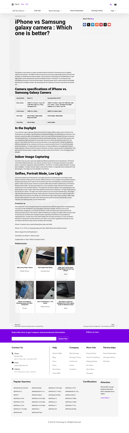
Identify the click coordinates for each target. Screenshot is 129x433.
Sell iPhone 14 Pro (19, 398)
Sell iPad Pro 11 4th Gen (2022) (56, 391)
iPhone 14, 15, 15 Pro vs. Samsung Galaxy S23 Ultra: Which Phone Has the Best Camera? (41, 228)
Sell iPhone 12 (53, 402)
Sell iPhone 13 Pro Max (38, 402)
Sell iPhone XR (18, 412)
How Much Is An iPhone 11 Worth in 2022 (27, 235)
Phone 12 (51, 165)
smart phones (24, 74)
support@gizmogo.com (21, 365)
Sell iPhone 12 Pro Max (38, 405)
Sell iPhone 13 (53, 398)
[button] (110, 4)
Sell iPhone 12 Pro (19, 405)
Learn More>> (105, 398)
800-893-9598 (18, 356)
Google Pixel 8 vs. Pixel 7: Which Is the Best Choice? (30, 239)
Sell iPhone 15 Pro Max (55, 388)
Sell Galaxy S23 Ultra (55, 395)
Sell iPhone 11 (53, 405)
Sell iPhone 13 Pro (19, 402)
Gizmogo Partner (97, 11)
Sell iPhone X (35, 409)
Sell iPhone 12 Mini (70, 402)
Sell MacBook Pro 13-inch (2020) (39, 391)
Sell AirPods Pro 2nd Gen (21, 388)
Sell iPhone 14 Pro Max (38, 398)
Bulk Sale (37, 11)
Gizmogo (48, 220)
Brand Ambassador (76, 11)
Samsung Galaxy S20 (49, 80)
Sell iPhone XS (53, 409)
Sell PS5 (16, 395)
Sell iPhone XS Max (70, 409)
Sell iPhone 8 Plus (37, 412)
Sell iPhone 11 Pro (70, 405)
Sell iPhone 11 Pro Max (20, 409)
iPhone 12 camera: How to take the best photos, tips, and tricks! (33, 224)
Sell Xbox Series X (70, 395)
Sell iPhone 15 (18, 391)
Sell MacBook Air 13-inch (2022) (72, 391)
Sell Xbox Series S (37, 395)
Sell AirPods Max (37, 388)
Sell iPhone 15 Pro (70, 388)
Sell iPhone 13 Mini (70, 398)
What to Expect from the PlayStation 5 (26, 232)
